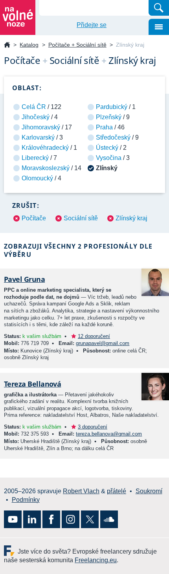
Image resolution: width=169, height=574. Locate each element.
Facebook (51, 519)
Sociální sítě (81, 218)
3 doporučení (92, 427)
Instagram (70, 519)
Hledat (159, 8)
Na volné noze (7, 45)
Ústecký (107, 147)
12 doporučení (94, 336)
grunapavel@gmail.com (102, 343)
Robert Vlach (81, 491)
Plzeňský (108, 117)
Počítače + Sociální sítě (77, 45)
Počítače (34, 218)
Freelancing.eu (11, 550)
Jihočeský (36, 117)
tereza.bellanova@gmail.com (109, 434)
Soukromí (149, 491)
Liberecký (35, 157)
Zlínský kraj (131, 218)
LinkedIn (32, 519)
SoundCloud (109, 519)
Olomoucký (37, 178)
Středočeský (113, 137)
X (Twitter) (90, 519)
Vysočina (108, 157)
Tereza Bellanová (32, 384)
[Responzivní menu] (159, 27)
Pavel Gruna (24, 279)
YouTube (13, 519)
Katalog (29, 45)
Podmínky (26, 499)
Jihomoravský (41, 127)
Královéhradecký (45, 147)
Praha (104, 127)
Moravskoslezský (46, 168)
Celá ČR (34, 107)
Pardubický (111, 107)
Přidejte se (92, 25)
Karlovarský (38, 137)
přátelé (116, 491)
